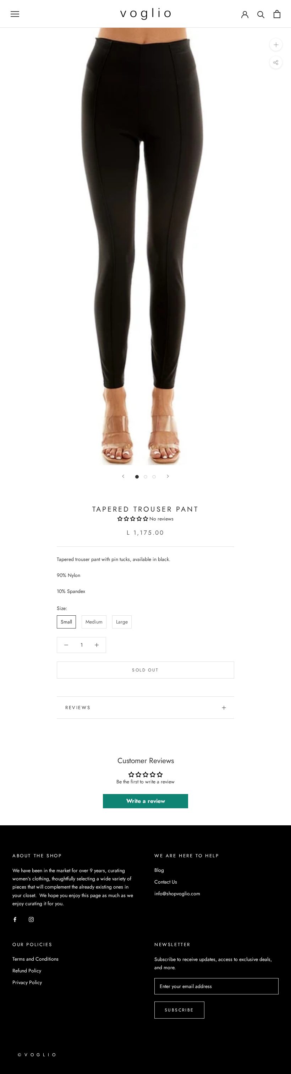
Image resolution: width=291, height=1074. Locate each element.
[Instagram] (31, 919)
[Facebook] (14, 919)
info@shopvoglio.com (177, 893)
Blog (159, 870)
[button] (132, 518)
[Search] (261, 14)
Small (66, 621)
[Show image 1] (137, 477)
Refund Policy (26, 970)
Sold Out (145, 670)
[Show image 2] (145, 477)
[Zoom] (276, 44)
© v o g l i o (37, 1055)
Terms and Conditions (35, 958)
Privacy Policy (27, 982)
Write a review (145, 801)
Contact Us (165, 881)
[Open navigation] (15, 14)
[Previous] (123, 476)
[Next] (168, 476)
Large (122, 621)
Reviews (77, 707)
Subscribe (179, 1010)
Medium (94, 621)
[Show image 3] (154, 477)
